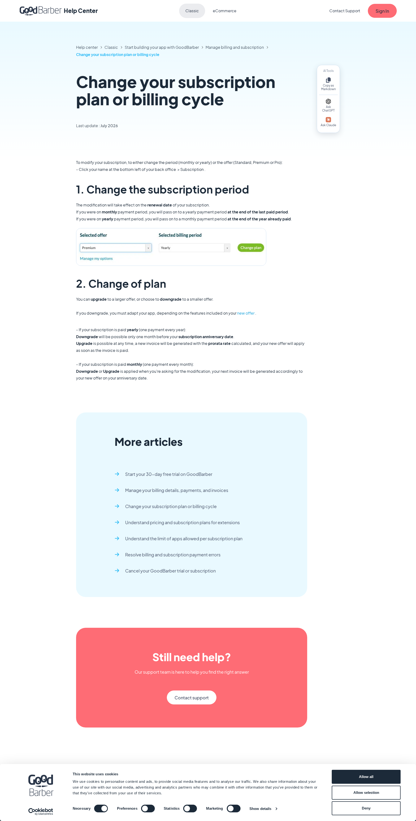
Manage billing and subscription (235, 47)
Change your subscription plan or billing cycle (117, 54)
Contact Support (344, 10)
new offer (245, 313)
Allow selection (366, 792)
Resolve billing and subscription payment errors (173, 554)
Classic (192, 10)
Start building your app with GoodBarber (162, 47)
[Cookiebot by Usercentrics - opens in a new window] (41, 811)
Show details (260, 809)
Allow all (366, 777)
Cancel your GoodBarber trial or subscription (170, 570)
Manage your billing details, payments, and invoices (176, 490)
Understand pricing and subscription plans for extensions (182, 522)
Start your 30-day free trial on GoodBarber (168, 474)
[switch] (148, 808)
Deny (366, 808)
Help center (87, 47)
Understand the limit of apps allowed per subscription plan (183, 538)
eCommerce (224, 10)
